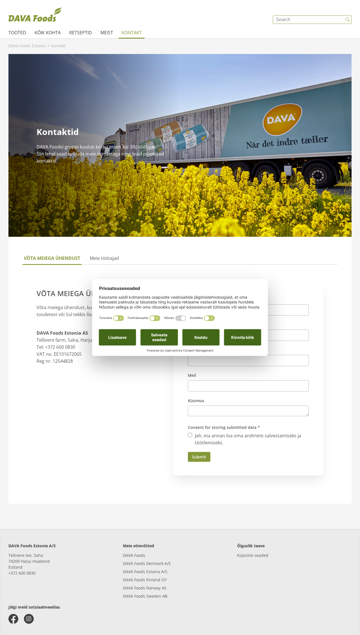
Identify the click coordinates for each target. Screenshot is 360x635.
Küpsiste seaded (252, 555)
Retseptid (80, 33)
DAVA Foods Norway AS (144, 588)
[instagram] (29, 619)
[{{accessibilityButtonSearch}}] (347, 19)
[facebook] (13, 619)
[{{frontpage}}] (35, 15)
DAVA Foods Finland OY (145, 579)
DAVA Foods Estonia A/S (145, 571)
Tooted (17, 33)
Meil (192, 375)
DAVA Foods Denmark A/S (147, 563)
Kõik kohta (48, 33)
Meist (106, 33)
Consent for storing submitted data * (224, 427)
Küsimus (196, 400)
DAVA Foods (134, 555)
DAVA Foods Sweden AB (145, 596)
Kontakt (132, 33)
